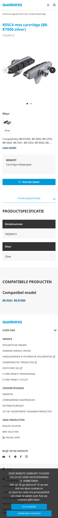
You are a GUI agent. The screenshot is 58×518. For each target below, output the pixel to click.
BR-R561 (7, 300)
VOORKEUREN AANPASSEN (29, 513)
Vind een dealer (31, 182)
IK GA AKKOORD (29, 506)
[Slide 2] (31, 103)
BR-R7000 (19, 300)
